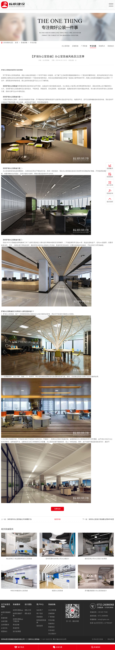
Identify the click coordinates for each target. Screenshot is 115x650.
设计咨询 (110, 185)
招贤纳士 (4, 631)
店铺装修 (75, 46)
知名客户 (39, 610)
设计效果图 (17, 631)
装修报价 (39, 617)
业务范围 (4, 621)
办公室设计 (52, 634)
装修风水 (102, 46)
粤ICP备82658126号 (59, 639)
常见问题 (33, 42)
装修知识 (111, 46)
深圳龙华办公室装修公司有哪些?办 (19, 519)
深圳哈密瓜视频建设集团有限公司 (13, 639)
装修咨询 (110, 193)
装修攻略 (24, 42)
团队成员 (28, 613)
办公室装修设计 (9, 311)
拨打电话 (21, 647)
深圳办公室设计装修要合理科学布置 (101, 519)
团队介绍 (28, 610)
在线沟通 (59, 647)
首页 (16, 42)
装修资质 (4, 618)
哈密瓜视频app (18, 610)
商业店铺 (16, 625)
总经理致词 (5, 625)
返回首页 (39, 626)
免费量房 (110, 168)
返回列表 (57, 519)
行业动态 (51, 630)
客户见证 (39, 613)
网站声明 (111, 639)
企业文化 (4, 628)
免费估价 (57, 509)
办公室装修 (66, 46)
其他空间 (16, 628)
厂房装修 (84, 46)
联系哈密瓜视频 (97, 639)
